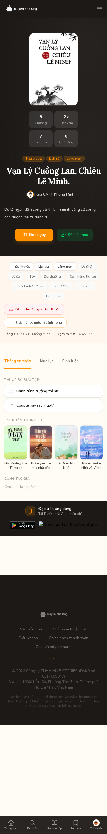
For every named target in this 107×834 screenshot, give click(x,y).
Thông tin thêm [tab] (17, 361)
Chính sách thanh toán (68, 638)
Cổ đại (16, 276)
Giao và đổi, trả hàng (54, 646)
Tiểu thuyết (34, 158)
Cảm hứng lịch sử (83, 276)
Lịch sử (54, 158)
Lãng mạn (74, 158)
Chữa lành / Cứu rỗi (29, 286)
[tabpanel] (53, 429)
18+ (32, 276)
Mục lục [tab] (47, 361)
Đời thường (52, 276)
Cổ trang (85, 286)
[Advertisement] (53, 778)
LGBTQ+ (87, 266)
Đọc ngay (37, 234)
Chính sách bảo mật (70, 629)
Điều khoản (28, 638)
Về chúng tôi (31, 629)
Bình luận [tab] (70, 361)
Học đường (61, 286)
